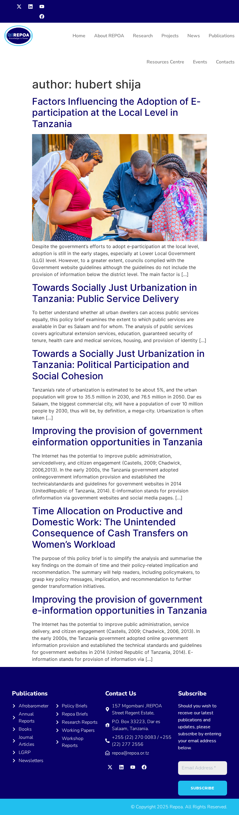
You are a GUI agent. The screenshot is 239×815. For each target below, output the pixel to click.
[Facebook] (42, 16)
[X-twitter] (19, 6)
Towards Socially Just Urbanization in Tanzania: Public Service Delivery (114, 293)
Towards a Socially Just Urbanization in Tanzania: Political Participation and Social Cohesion (118, 365)
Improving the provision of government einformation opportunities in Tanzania (117, 436)
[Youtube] (42, 6)
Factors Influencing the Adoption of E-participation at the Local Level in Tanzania (116, 112)
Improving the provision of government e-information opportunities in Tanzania (119, 605)
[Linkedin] (30, 6)
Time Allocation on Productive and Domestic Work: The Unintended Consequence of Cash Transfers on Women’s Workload (110, 527)
